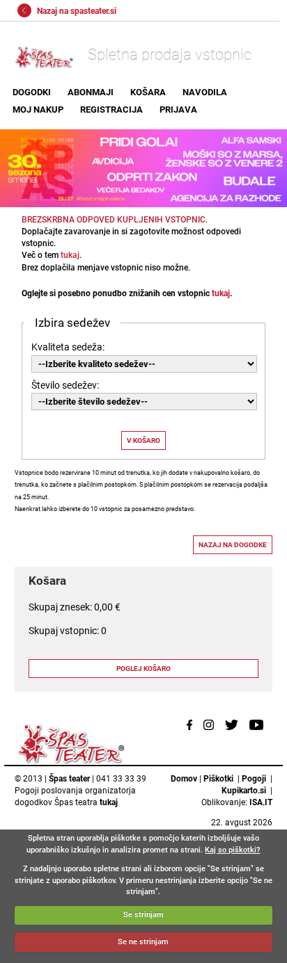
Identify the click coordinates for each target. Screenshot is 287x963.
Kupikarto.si (244, 790)
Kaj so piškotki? (232, 850)
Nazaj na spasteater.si (75, 11)
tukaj (70, 255)
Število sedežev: (65, 385)
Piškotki (218, 779)
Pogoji (254, 779)
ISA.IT (260, 802)
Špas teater (69, 779)
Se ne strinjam (143, 941)
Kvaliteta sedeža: (67, 347)
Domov (184, 779)
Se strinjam (143, 914)
